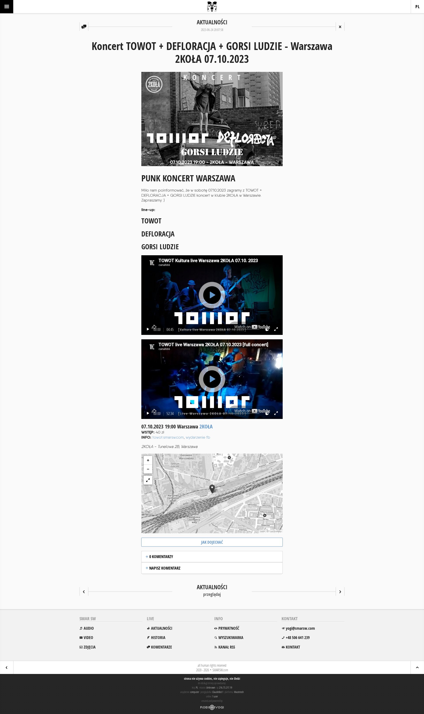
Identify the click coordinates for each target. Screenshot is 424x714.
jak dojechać (212, 542)
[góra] (417, 667)
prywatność (228, 628)
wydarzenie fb (198, 437)
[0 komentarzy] (84, 26)
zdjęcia (90, 647)
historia (158, 637)
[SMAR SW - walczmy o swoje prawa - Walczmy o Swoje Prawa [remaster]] (340, 591)
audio (89, 628)
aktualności (161, 628)
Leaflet (262, 531)
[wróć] (6, 667)
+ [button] (148, 460)
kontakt (293, 647)
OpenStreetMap (275, 531)
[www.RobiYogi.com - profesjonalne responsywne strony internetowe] (212, 707)
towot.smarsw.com (168, 437)
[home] (212, 6)
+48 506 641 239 (298, 637)
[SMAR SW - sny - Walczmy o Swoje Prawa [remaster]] (84, 591)
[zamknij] (340, 26)
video (88, 637)
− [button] (148, 469)
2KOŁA (206, 426)
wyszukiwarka (230, 637)
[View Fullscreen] (148, 480)
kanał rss (226, 647)
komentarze (161, 647)
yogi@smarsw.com (300, 628)
